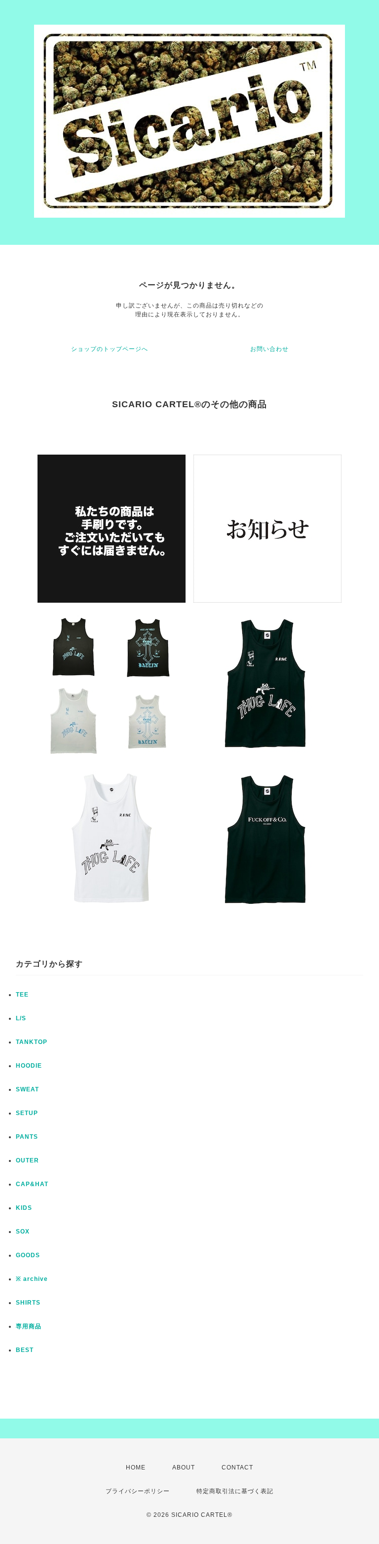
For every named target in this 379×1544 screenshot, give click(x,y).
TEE (22, 994)
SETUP (27, 1113)
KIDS (24, 1207)
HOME (136, 1467)
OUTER (27, 1160)
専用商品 (28, 1326)
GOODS (28, 1255)
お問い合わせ (269, 349)
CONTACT (237, 1467)
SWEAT (27, 1089)
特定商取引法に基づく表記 (234, 1491)
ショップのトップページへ (109, 349)
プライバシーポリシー (138, 1491)
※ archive (32, 1278)
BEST (25, 1350)
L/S (21, 1018)
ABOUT (183, 1467)
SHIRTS (28, 1302)
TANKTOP (31, 1042)
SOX (23, 1231)
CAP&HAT (32, 1184)
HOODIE (29, 1065)
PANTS (27, 1136)
